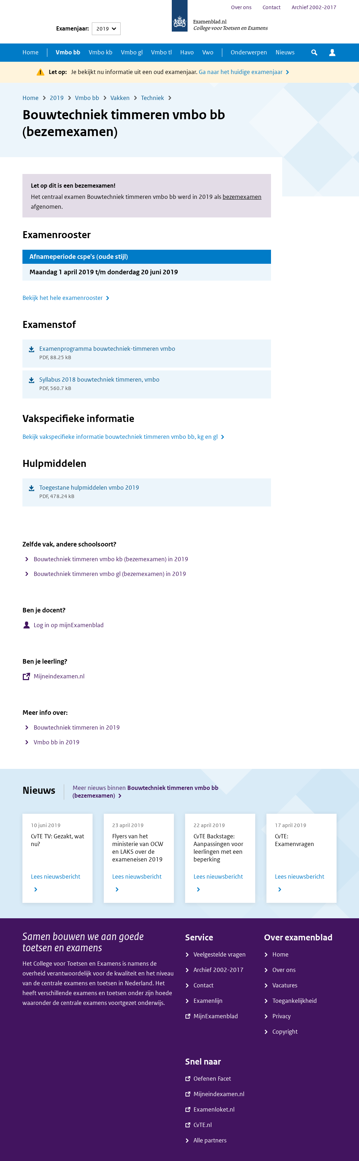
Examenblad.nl (209, 21)
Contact (271, 7)
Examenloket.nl (214, 1109)
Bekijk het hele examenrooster (62, 298)
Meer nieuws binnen (145, 791)
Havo (187, 52)
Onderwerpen (249, 52)
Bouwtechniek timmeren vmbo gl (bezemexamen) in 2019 (110, 574)
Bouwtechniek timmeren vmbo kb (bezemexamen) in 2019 (111, 559)
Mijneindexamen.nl (59, 676)
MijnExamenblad (332, 52)
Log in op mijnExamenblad (69, 625)
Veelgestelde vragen (220, 954)
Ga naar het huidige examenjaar (241, 72)
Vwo (208, 52)
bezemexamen (242, 197)
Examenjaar (71, 28)
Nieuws (285, 52)
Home (30, 52)
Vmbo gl (132, 52)
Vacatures (284, 985)
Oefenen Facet (212, 1078)
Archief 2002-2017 (314, 7)
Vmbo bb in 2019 (57, 742)
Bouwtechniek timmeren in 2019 (77, 727)
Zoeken (314, 52)
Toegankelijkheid (294, 1001)
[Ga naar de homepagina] (180, 21)
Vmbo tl (161, 52)
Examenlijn (208, 1001)
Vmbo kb (101, 52)
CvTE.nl (203, 1125)
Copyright (285, 1031)
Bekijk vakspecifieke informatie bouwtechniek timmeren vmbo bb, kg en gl (120, 437)
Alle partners (210, 1140)
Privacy (281, 1016)
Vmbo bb (68, 52)
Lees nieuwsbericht (57, 884)
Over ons (241, 7)
